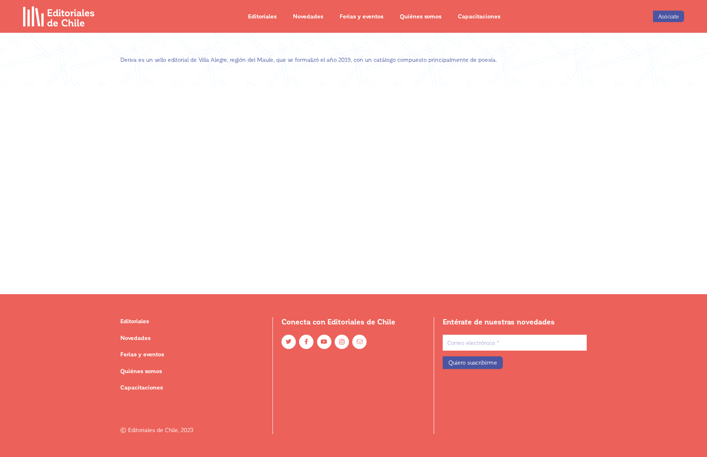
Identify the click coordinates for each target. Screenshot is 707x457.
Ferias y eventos (142, 354)
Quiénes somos (141, 370)
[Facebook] (306, 342)
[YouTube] (324, 342)
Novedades (135, 337)
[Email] (359, 342)
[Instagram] (342, 342)
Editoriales (134, 320)
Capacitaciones (141, 387)
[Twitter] (288, 342)
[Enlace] (59, 16)
